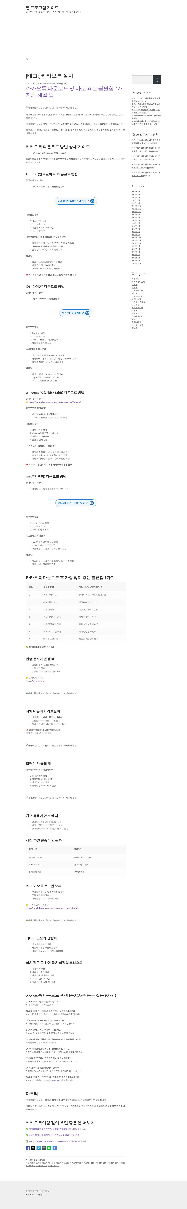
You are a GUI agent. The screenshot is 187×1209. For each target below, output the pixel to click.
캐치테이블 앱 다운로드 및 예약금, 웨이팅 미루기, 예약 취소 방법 (57, 1129)
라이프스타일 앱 (138, 296)
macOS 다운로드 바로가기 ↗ (76, 503)
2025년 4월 (136, 226)
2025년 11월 (136, 209)
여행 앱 (135, 319)
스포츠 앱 (135, 313)
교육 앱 (135, 285)
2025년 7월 (136, 220)
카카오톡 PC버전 (46, 1163)
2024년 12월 (136, 237)
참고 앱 (135, 328)
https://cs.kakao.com (35, 681)
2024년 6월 (136, 255)
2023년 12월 (136, 263)
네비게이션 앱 (137, 290)
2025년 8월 (136, 217)
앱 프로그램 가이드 (42, 7)
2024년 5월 (136, 257)
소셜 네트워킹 (39, 1160)
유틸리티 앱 (136, 322)
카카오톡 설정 (101, 1163)
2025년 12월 (136, 206)
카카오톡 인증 (53, 1166)
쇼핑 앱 (135, 310)
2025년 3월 (136, 229)
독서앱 (134, 293)
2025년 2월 (136, 232)
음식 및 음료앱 (137, 325)
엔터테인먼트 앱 (138, 316)
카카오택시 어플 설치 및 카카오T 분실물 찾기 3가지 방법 (54, 1135)
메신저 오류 (34, 1163)
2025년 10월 (136, 212)
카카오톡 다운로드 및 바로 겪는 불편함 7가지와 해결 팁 (74, 91)
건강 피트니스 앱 (138, 282)
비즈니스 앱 (136, 299)
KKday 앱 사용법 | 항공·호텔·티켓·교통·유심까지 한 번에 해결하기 (57, 1141)
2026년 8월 (136, 191)
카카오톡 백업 (75, 1163)
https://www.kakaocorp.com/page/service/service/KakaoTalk (55, 402)
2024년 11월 (136, 240)
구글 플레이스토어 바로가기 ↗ (75, 201)
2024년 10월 (136, 243)
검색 (133, 74)
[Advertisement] (93, 35)
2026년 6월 (136, 194)
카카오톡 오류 (41, 1166)
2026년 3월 (136, 200)
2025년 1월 (136, 234)
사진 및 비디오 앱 (138, 302)
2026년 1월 (136, 203)
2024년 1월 (136, 260)
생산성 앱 (135, 305)
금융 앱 (135, 287)
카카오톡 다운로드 (61, 1163)
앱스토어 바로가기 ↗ (75, 313)
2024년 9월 (136, 246)
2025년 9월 (136, 214)
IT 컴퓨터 (135, 279)
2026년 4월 (136, 197)
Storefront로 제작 (34, 1194)
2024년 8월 (136, 249)
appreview (51, 83)
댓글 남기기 (62, 83)
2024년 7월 (136, 252)
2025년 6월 (136, 223)
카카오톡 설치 (113, 1163)
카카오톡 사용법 (88, 1163)
